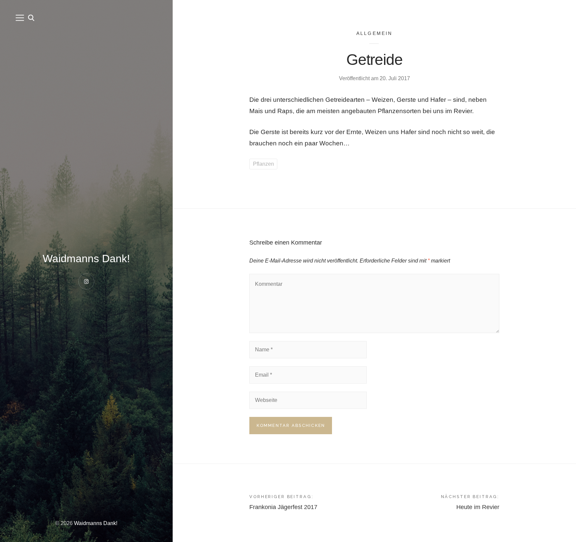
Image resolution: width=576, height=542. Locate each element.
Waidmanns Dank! (86, 259)
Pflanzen (263, 164)
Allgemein (374, 33)
